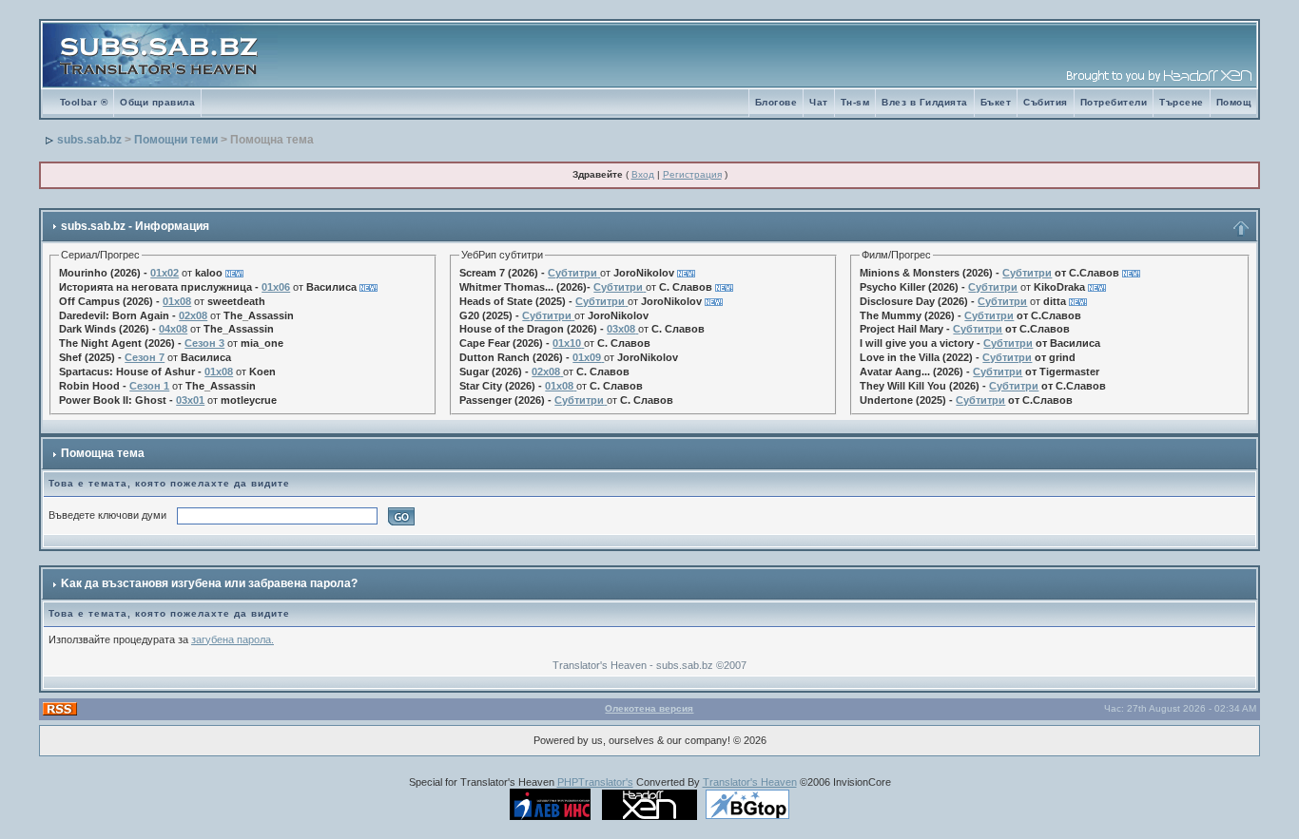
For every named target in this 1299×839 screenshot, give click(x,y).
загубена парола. (232, 639)
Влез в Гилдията (925, 102)
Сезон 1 (149, 385)
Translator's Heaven (750, 782)
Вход (642, 174)
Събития (1045, 102)
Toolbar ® (84, 102)
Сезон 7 (145, 357)
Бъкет (996, 102)
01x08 (177, 301)
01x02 (164, 272)
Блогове (776, 102)
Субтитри (572, 272)
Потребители (1114, 102)
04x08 (173, 328)
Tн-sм (855, 102)
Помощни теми (176, 139)
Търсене (1181, 102)
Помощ (1233, 102)
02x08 (193, 315)
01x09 (586, 357)
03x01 (190, 400)
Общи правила (157, 102)
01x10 (567, 343)
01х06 (276, 287)
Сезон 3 (204, 343)
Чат (818, 102)
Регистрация (692, 174)
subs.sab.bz (89, 139)
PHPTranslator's (595, 782)
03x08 (621, 328)
